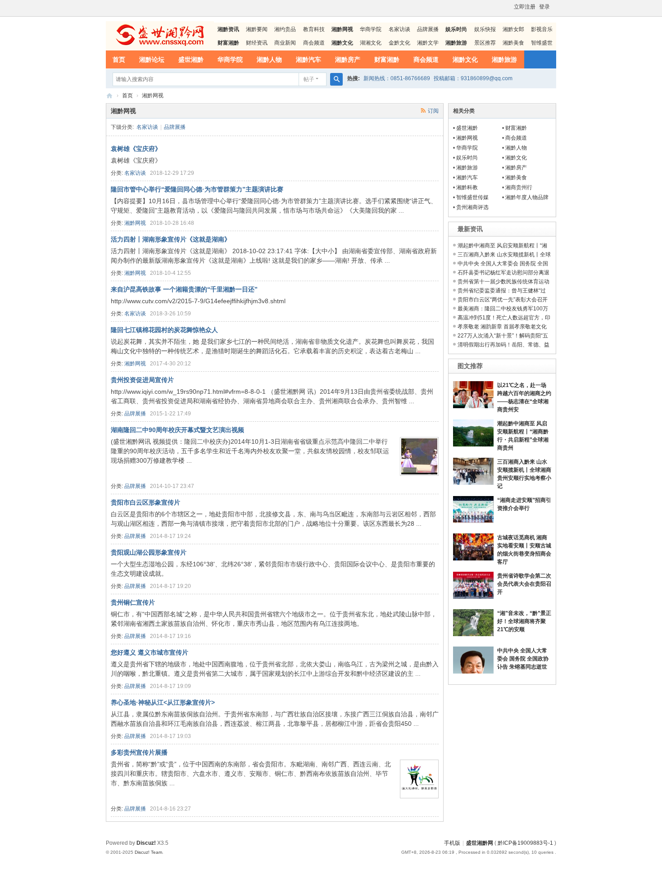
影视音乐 (542, 29)
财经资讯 (257, 43)
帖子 (309, 79)
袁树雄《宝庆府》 (136, 148)
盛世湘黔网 (109, 95)
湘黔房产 (347, 59)
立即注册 (524, 7)
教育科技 (314, 29)
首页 (119, 59)
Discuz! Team (148, 852)
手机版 (452, 843)
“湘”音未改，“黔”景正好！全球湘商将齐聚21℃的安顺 (524, 621)
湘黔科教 (467, 187)
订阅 (433, 111)
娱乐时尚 (467, 158)
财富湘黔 (386, 59)
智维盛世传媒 (472, 197)
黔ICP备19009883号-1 (525, 843)
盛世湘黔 (191, 59)
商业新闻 (285, 43)
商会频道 (314, 43)
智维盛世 (542, 43)
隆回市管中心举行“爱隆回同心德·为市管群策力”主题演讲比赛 (197, 189)
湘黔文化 (465, 59)
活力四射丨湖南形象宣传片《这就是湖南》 (171, 239)
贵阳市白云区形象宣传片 (145, 502)
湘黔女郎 (513, 29)
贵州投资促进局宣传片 (142, 379)
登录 (544, 7)
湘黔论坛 (151, 59)
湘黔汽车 (308, 59)
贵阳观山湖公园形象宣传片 (148, 552)
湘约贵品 (285, 29)
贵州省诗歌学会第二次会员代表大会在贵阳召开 (524, 584)
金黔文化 (399, 43)
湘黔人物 (269, 59)
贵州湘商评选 (472, 207)
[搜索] (336, 79)
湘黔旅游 (504, 59)
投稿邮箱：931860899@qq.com (473, 78)
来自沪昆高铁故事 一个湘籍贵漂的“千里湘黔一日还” (184, 289)
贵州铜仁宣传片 (133, 602)
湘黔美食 (513, 43)
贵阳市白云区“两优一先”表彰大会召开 (503, 299)
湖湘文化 (370, 43)
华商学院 (370, 29)
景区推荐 (485, 43)
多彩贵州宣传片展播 (139, 752)
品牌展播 (428, 29)
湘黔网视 (135, 223)
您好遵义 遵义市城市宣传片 (149, 652)
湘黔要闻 (257, 29)
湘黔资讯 (228, 29)
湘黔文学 (428, 43)
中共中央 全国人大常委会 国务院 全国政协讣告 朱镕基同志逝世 (523, 658)
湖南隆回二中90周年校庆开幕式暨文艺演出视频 (177, 429)
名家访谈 (399, 29)
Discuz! (146, 843)
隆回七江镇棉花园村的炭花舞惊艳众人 (164, 329)
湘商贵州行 (518, 187)
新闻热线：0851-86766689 (396, 78)
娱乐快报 (485, 29)
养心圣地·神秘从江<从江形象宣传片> (163, 702)
